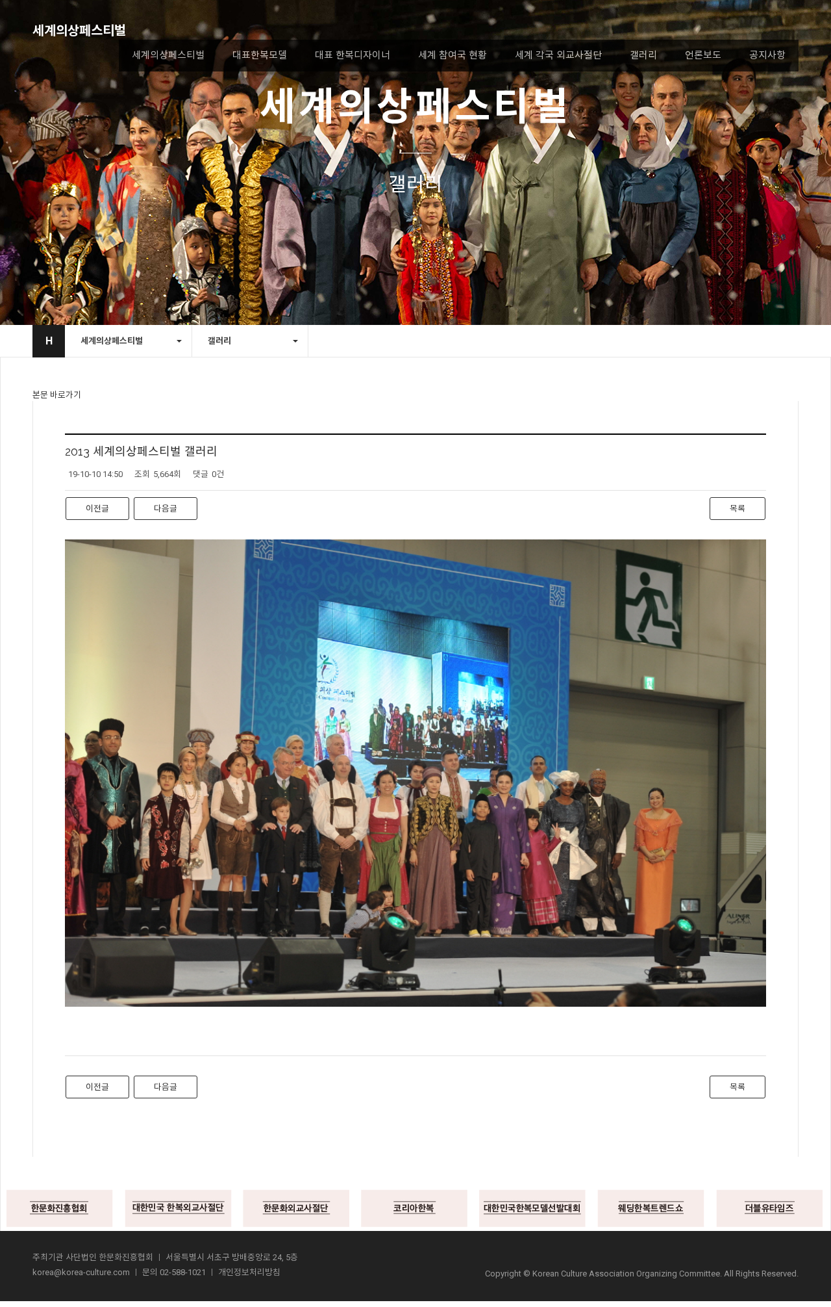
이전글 (97, 508)
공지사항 (767, 55)
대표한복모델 (259, 55)
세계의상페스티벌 (79, 30)
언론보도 (703, 55)
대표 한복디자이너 (352, 55)
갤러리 (643, 55)
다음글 (165, 508)
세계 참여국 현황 (452, 55)
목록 (737, 508)
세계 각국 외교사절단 (558, 55)
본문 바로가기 (56, 395)
